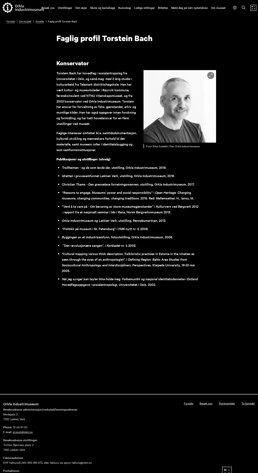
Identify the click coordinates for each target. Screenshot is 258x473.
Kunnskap (124, 8)
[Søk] (243, 8)
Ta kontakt (248, 403)
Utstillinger (65, 8)
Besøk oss (48, 8)
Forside (10, 21)
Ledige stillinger (144, 8)
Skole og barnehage (102, 8)
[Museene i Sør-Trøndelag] (253, 10)
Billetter (163, 8)
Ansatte (39, 21)
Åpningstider (227, 403)
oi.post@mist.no (23, 432)
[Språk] (235, 8)
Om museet (218, 8)
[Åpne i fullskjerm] (210, 75)
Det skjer (81, 8)
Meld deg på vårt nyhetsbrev (189, 8)
